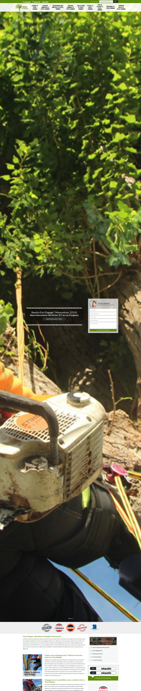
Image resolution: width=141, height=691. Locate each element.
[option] (70, 345)
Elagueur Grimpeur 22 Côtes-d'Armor (45, 7)
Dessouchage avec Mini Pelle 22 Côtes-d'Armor (58, 7)
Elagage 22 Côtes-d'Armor (35, 7)
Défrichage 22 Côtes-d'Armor (110, 7)
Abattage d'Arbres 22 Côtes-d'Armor (70, 7)
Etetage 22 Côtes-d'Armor (90, 7)
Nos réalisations (54, 319)
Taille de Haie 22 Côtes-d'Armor (81, 7)
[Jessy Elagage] (21, 7)
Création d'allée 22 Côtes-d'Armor (121, 7)
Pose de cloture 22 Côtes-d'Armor (100, 7)
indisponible (27, 2)
